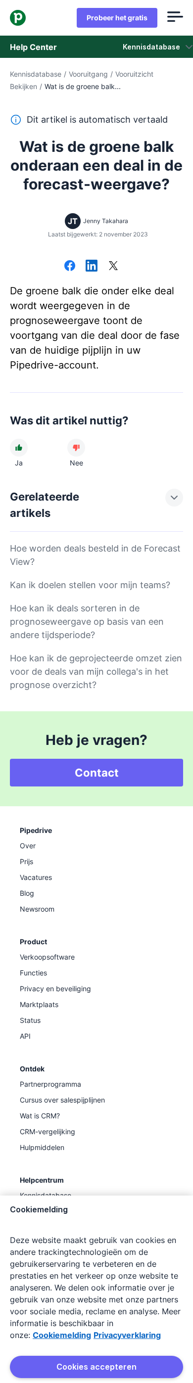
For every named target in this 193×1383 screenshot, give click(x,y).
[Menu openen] (175, 18)
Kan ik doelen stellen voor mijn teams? (90, 585)
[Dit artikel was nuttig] (19, 448)
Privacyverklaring (127, 1335)
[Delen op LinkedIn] (91, 267)
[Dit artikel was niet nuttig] (76, 448)
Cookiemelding (62, 1335)
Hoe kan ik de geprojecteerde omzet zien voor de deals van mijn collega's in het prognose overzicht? (96, 671)
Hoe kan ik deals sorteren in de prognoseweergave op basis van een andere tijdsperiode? (87, 621)
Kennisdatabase (35, 74)
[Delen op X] (113, 267)
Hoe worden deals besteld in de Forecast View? (95, 555)
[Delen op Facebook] (70, 267)
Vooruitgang (88, 74)
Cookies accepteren (96, 1367)
